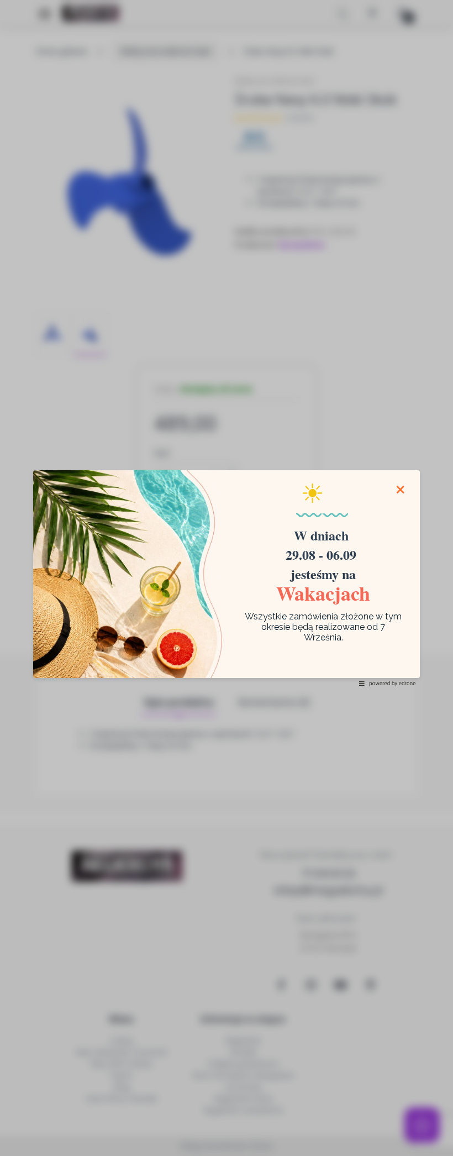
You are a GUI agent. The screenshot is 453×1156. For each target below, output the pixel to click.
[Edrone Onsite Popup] (226, 578)
